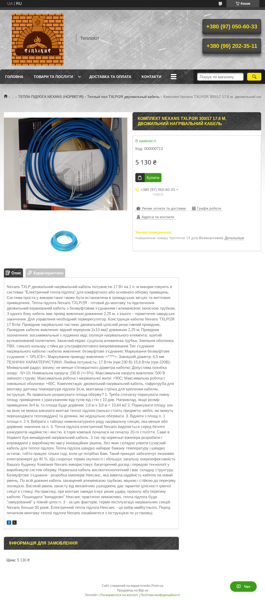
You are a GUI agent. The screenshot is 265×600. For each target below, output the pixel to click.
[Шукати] (254, 77)
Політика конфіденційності (160, 595)
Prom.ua (157, 586)
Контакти (151, 77)
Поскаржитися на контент (119, 595)
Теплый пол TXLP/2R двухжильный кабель (123, 97)
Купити (153, 177)
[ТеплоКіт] (37, 38)
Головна (14, 77)
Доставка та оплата (110, 77)
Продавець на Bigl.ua (132, 590)
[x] (14, 523)
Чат (247, 586)
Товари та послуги (53, 77)
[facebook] (9, 523)
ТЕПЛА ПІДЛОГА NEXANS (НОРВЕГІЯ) (51, 97)
